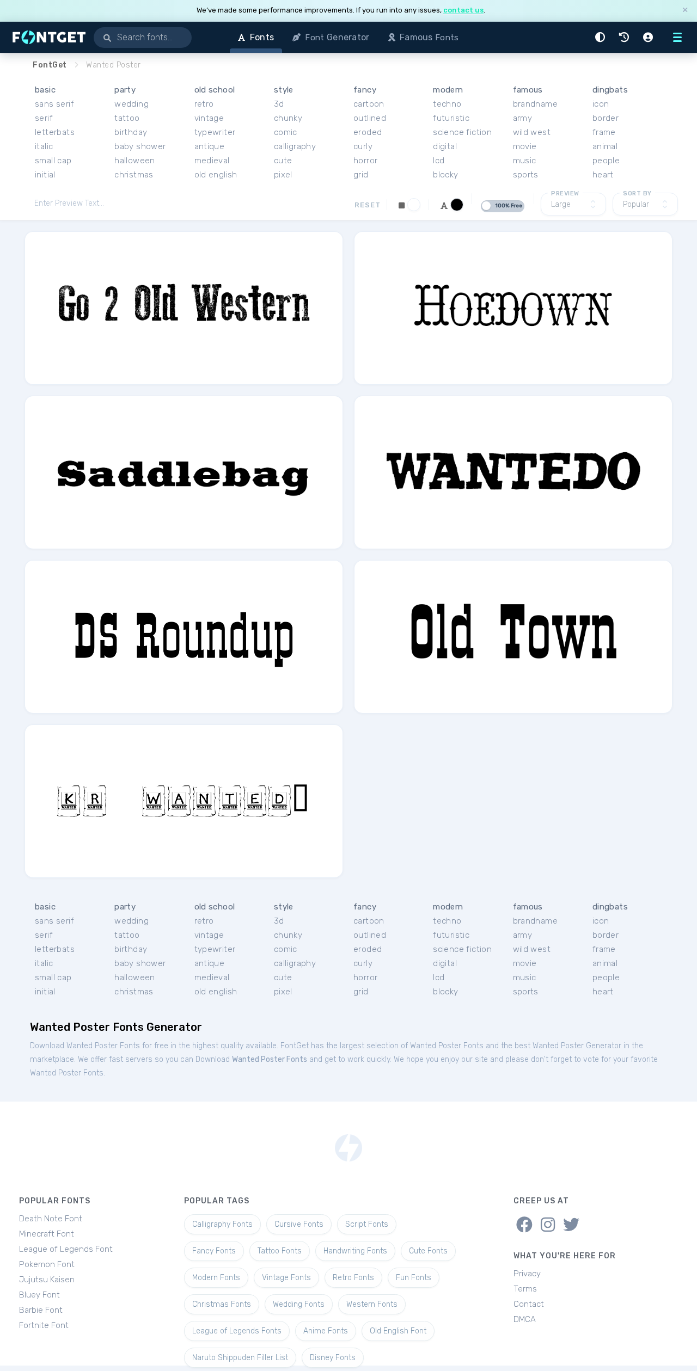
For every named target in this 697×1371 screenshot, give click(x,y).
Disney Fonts (333, 1357)
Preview (565, 193)
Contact (528, 1304)
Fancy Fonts (214, 1251)
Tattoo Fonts (280, 1251)
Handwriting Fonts (355, 1251)
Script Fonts (366, 1224)
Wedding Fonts (299, 1304)
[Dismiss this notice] (685, 11)
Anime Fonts (325, 1331)
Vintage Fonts (286, 1277)
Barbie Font (41, 1310)
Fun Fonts (413, 1277)
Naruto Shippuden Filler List (240, 1357)
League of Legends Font (66, 1249)
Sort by (637, 193)
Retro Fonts (353, 1277)
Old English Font (398, 1331)
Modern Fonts (216, 1277)
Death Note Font (50, 1219)
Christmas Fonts (221, 1304)
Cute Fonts (428, 1251)
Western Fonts (372, 1304)
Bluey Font (39, 1295)
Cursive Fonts (298, 1224)
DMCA (524, 1319)
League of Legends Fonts (237, 1331)
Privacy (527, 1273)
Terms (525, 1289)
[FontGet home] (47, 37)
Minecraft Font (46, 1234)
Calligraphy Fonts (222, 1224)
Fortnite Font (44, 1325)
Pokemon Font (47, 1264)
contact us (463, 10)
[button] (602, 37)
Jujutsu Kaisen (47, 1279)
